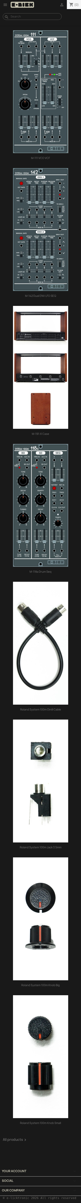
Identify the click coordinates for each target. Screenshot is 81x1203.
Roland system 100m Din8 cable (40, 709)
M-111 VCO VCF (40, 158)
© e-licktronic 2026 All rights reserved (39, 1198)
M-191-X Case (40, 434)
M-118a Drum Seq (40, 571)
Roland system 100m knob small (40, 1123)
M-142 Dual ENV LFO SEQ (40, 296)
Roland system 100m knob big (40, 985)
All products (15, 1140)
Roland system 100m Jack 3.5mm (40, 847)
